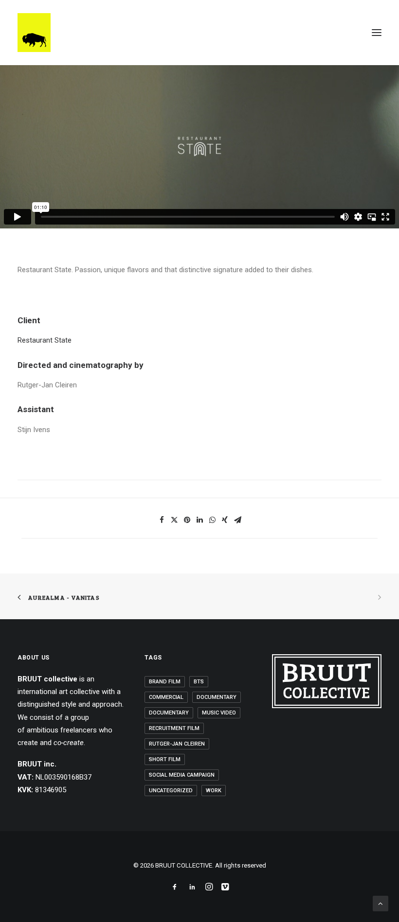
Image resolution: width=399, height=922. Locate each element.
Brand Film (165, 681)
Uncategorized (171, 790)
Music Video (219, 713)
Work (213, 790)
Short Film (165, 759)
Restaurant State (45, 340)
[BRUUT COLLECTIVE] (34, 32)
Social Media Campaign (182, 775)
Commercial (166, 697)
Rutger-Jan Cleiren (177, 744)
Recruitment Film (174, 728)
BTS (199, 681)
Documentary (216, 697)
